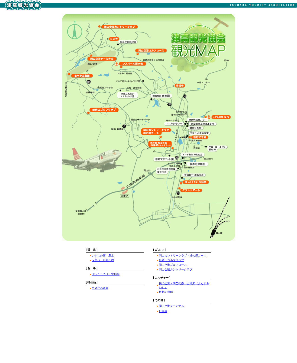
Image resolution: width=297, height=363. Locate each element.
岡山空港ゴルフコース (173, 264)
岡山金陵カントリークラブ (175, 269)
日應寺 (163, 311)
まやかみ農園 (100, 288)
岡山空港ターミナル (171, 306)
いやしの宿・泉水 (103, 255)
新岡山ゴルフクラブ (171, 260)
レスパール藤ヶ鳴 (103, 260)
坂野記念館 (166, 292)
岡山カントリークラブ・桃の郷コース (182, 255)
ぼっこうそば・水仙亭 (105, 274)
